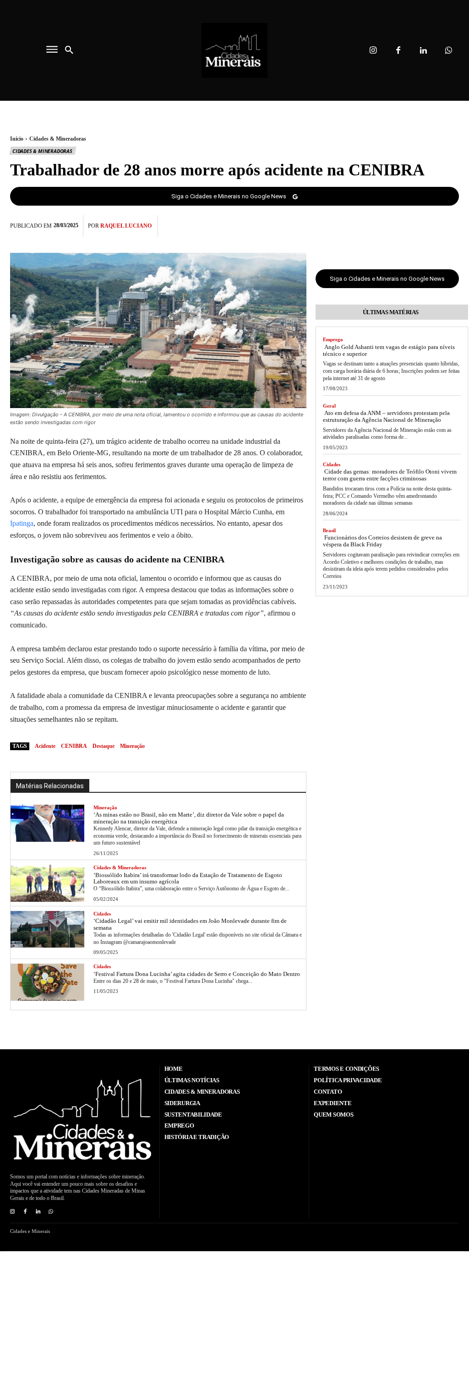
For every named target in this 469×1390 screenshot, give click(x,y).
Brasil (329, 530)
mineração (132, 746)
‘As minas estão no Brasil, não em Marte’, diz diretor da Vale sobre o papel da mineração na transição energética (188, 818)
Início (16, 139)
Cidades (102, 913)
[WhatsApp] (450, 224)
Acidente (45, 746)
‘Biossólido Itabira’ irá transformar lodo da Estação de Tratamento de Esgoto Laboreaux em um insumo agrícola (187, 878)
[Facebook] (398, 50)
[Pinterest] (429, 224)
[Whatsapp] (448, 50)
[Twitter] (407, 224)
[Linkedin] (423, 50)
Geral (329, 406)
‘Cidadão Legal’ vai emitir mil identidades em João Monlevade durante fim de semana (190, 924)
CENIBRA (74, 746)
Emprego (333, 339)
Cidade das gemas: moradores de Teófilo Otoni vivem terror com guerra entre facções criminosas (390, 475)
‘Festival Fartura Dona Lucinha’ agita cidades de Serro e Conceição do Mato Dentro (196, 973)
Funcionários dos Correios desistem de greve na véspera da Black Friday (382, 541)
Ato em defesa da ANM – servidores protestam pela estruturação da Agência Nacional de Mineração (386, 416)
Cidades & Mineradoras (57, 139)
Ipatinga (21, 523)
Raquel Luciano (126, 226)
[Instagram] (373, 50)
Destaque (104, 746)
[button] (69, 50)
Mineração (105, 807)
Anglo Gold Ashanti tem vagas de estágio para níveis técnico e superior (389, 350)
